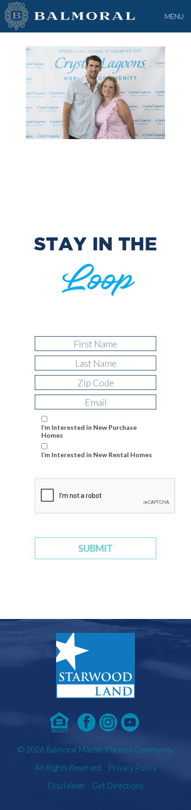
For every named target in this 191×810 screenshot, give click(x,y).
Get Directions (118, 786)
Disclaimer (66, 786)
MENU (174, 16)
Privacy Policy (132, 767)
